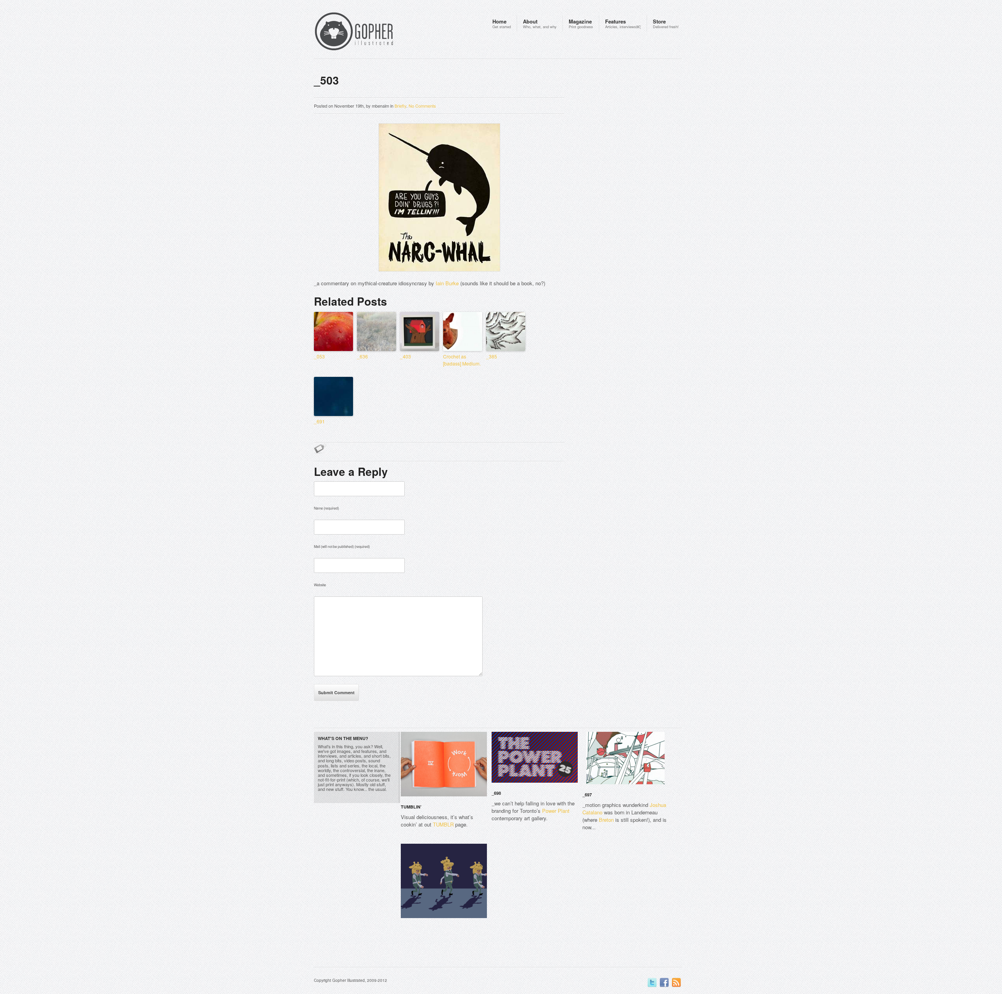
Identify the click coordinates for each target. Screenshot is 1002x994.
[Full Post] (483, 792)
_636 (362, 356)
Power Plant (555, 810)
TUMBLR (443, 824)
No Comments (422, 106)
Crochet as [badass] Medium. (462, 360)
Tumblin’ (411, 807)
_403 (405, 356)
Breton (606, 819)
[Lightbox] (475, 792)
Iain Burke (447, 283)
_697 (587, 795)
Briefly (400, 106)
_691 (319, 421)
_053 (319, 356)
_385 (491, 356)
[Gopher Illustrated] (369, 32)
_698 (496, 793)
